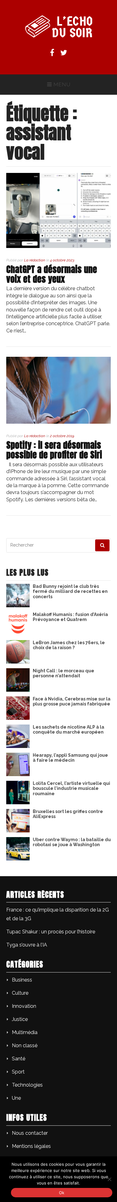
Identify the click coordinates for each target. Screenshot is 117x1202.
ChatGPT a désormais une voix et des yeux (51, 274)
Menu (61, 84)
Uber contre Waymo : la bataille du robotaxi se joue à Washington (72, 842)
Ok (62, 1192)
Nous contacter (30, 1133)
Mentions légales (31, 1146)
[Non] (109, 1179)
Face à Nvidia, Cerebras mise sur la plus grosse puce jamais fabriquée (71, 701)
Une (16, 1098)
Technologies (27, 1085)
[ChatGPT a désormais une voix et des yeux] (58, 246)
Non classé (24, 1045)
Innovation (24, 1006)
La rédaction (34, 260)
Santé (18, 1059)
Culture (20, 993)
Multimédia (24, 1032)
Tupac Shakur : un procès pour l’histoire (50, 932)
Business (22, 980)
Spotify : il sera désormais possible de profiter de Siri (56, 449)
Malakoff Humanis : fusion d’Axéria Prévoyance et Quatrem (70, 617)
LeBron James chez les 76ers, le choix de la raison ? (69, 645)
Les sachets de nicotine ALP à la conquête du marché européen (68, 730)
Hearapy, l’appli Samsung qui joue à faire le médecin (70, 758)
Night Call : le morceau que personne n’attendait (63, 673)
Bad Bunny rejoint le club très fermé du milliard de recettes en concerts (70, 591)
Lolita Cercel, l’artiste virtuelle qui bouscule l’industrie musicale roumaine (71, 788)
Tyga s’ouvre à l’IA (26, 945)
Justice (20, 1019)
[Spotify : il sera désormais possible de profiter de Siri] (58, 422)
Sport (18, 1072)
